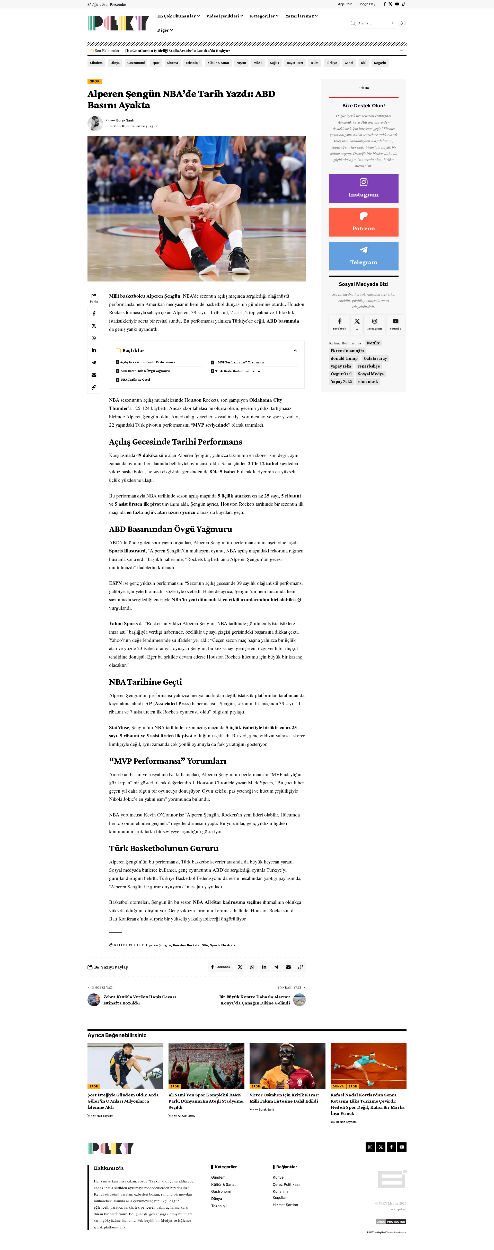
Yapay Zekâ (341, 381)
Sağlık (274, 63)
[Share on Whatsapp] (94, 338)
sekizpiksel (399, 1208)
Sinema (172, 63)
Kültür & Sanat (218, 63)
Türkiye (331, 63)
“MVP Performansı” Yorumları (240, 362)
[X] (390, 4)
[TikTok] (404, 4)
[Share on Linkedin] (94, 350)
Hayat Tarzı (295, 63)
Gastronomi (136, 63)
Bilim (315, 63)
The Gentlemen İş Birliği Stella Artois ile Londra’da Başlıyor (177, 50)
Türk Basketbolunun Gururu (237, 371)
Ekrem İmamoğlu (347, 350)
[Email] (94, 375)
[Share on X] (94, 325)
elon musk (368, 381)
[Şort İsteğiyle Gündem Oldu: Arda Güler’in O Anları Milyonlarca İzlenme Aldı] (125, 1066)
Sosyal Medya (371, 373)
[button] (401, 50)
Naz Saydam (105, 1115)
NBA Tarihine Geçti (135, 379)
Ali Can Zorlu (187, 1115)
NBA (204, 945)
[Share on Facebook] (94, 313)
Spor (156, 63)
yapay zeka (341, 366)
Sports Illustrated (224, 945)
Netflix (373, 343)
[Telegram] (364, 256)
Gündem (96, 63)
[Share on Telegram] (94, 362)
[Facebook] (384, 4)
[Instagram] (364, 188)
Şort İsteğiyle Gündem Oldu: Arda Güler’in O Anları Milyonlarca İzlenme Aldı (123, 1101)
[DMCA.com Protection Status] (391, 1221)
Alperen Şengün (158, 945)
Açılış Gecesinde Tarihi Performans (147, 362)
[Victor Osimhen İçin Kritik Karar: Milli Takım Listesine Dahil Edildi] (287, 1066)
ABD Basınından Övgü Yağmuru (145, 371)
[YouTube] (397, 4)
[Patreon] (364, 222)
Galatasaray (375, 358)
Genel (349, 63)
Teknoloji (193, 63)
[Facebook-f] (391, 1147)
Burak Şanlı (125, 120)
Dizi (363, 63)
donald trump (344, 358)
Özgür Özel (341, 373)
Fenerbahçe (368, 366)
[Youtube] (395, 325)
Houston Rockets (186, 945)
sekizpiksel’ (381, 1232)
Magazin (380, 63)
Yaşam (241, 63)
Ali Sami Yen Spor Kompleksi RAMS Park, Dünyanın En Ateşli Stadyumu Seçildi (206, 1101)
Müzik (258, 63)
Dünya (115, 63)
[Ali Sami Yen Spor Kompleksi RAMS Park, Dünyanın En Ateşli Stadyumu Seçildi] (206, 1066)
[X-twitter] (380, 1147)
